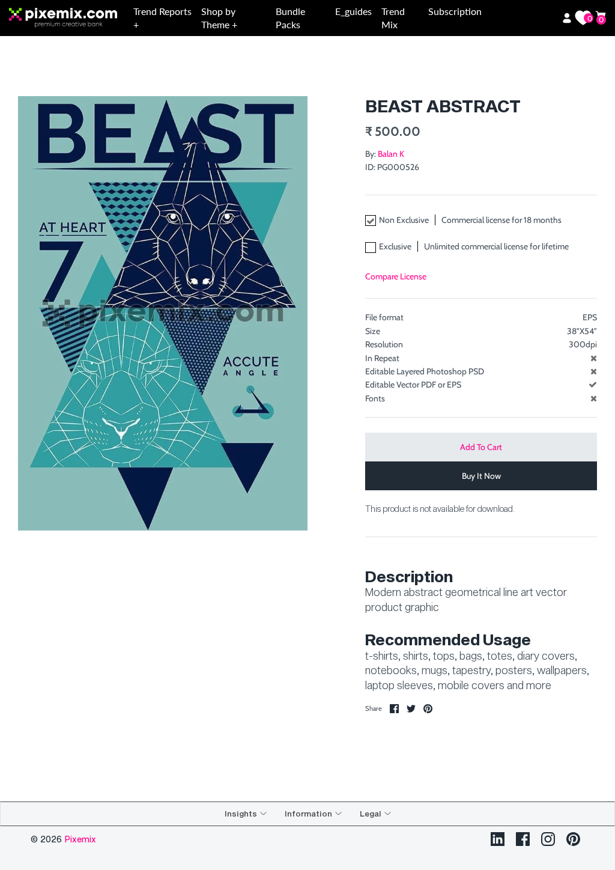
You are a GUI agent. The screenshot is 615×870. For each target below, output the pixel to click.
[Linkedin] (497, 839)
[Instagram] (548, 839)
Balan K (391, 153)
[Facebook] (523, 839)
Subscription (455, 11)
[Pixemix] (69, 18)
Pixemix (80, 839)
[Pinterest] (573, 839)
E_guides (353, 11)
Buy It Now (481, 475)
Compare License (395, 276)
